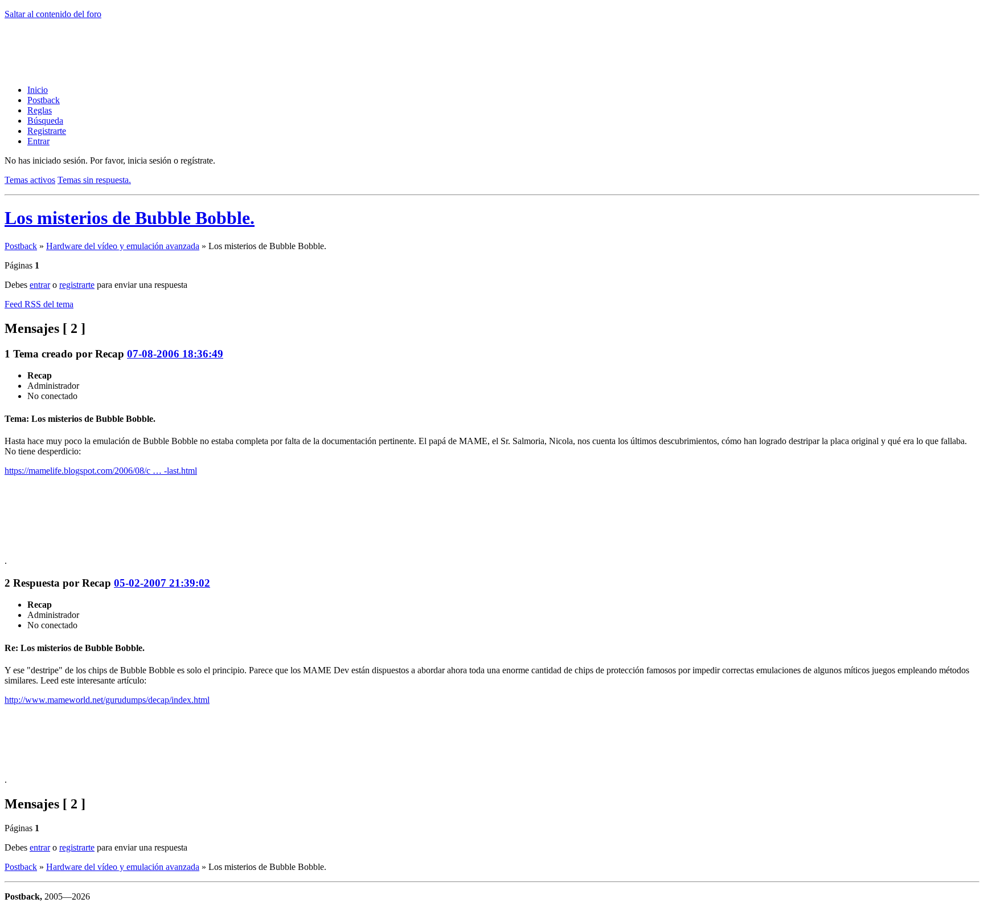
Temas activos (30, 180)
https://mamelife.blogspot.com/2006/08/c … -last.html (101, 470)
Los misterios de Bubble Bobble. (130, 218)
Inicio (37, 90)
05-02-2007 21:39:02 (162, 583)
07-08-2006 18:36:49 (175, 354)
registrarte (77, 285)
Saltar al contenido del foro (53, 14)
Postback (43, 100)
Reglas (39, 110)
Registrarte (46, 131)
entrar (40, 285)
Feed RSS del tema (39, 304)
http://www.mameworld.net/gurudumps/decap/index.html (107, 700)
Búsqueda (45, 120)
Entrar (38, 141)
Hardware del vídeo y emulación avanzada (122, 246)
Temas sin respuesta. (94, 180)
